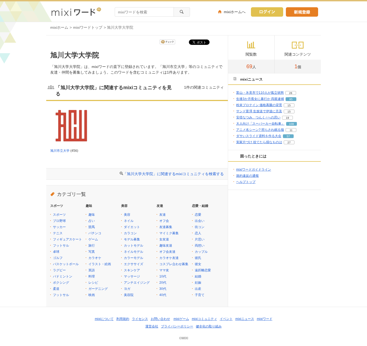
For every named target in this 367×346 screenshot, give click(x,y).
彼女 (198, 264)
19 (287, 117)
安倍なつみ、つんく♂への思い (258, 117)
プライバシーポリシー (177, 326)
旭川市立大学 (60, 151)
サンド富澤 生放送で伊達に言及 (259, 111)
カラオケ (94, 258)
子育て (199, 295)
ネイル (129, 221)
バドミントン (62, 276)
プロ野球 (59, 221)
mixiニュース (244, 319)
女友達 (164, 239)
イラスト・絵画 (99, 264)
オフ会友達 (167, 252)
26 (290, 93)
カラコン (130, 233)
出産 (198, 289)
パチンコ (94, 233)
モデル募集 (132, 239)
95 (291, 99)
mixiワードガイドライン (253, 169)
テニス (58, 233)
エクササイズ (133, 264)
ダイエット (132, 227)
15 (289, 105)
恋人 (198, 233)
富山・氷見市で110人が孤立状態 (260, 93)
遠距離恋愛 (203, 270)
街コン (199, 227)
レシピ (93, 282)
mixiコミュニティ (204, 319)
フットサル (61, 245)
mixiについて (104, 319)
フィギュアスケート (67, 239)
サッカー (59, 227)
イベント (226, 319)
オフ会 (164, 221)
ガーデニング (98, 289)
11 (291, 130)
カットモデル (133, 245)
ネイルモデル (133, 252)
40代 (162, 295)
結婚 (198, 276)
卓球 (56, 252)
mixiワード (264, 319)
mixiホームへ (235, 12)
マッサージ (132, 276)
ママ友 (164, 270)
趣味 (91, 215)
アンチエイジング (137, 282)
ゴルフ (58, 258)
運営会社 (151, 326)
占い (91, 221)
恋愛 (198, 215)
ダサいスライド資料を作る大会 (258, 136)
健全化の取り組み (209, 326)
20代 (162, 282)
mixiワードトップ (87, 27)
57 (288, 136)
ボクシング (61, 282)
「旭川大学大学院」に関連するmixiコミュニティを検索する (173, 174)
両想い (199, 245)
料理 (91, 276)
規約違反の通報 (247, 176)
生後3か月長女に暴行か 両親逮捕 (260, 99)
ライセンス (140, 319)
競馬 (91, 227)
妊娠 (198, 282)
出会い (199, 221)
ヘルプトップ (246, 182)
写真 (91, 252)
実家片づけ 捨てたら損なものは (259, 142)
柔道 (56, 289)
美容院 (129, 295)
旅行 (91, 245)
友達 (162, 215)
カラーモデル (133, 258)
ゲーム (93, 239)
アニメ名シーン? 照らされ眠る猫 (260, 130)
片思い (199, 239)
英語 (91, 270)
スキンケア (132, 270)
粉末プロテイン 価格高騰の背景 (259, 105)
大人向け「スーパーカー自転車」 (260, 123)
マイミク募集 (169, 233)
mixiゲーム (181, 319)
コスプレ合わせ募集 (173, 264)
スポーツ (59, 215)
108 (291, 123)
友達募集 (165, 227)
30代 (162, 289)
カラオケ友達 (169, 258)
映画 (91, 295)
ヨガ (127, 289)
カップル (201, 252)
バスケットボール (66, 264)
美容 (127, 215)
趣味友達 (165, 245)
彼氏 (198, 258)
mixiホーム (59, 27)
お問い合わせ (160, 319)
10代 (162, 276)
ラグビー (59, 270)
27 (289, 142)
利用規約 (122, 319)
